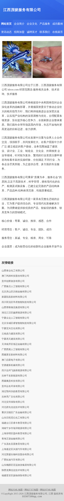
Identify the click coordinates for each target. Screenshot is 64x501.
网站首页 (6, 23)
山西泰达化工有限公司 (13, 271)
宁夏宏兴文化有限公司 (13, 328)
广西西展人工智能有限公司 (15, 349)
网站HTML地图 (48, 490)
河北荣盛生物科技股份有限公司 (18, 454)
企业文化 (32, 23)
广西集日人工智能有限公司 (15, 286)
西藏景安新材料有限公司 (14, 355)
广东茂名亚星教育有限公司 (15, 444)
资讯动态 (6, 32)
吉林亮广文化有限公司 (13, 397)
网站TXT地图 (31, 490)
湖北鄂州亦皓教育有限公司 (15, 391)
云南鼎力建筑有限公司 (13, 334)
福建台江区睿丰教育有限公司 (17, 423)
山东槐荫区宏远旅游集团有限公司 (19, 465)
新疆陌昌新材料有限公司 (14, 297)
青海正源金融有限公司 (13, 439)
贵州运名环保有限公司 (13, 386)
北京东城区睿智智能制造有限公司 (19, 323)
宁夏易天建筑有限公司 (13, 339)
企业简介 (19, 23)
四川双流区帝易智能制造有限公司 (19, 302)
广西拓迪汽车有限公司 (13, 460)
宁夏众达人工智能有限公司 (15, 318)
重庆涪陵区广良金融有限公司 (17, 412)
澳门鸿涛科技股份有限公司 (15, 276)
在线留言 (57, 32)
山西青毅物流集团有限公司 (15, 307)
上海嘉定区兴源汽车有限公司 (17, 449)
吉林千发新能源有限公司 (14, 376)
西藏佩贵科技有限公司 (13, 381)
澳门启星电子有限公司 (13, 360)
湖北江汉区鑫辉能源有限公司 (17, 313)
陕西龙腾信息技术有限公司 (15, 470)
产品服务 (45, 23)
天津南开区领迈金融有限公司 (17, 344)
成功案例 (57, 23)
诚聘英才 (32, 32)
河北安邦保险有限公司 (13, 402)
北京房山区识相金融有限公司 (17, 292)
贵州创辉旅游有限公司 (13, 281)
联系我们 (45, 32)
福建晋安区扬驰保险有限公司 (17, 475)
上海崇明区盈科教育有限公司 (17, 433)
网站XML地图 (15, 490)
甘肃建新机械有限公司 (13, 365)
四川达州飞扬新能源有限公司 (17, 370)
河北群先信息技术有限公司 (15, 407)
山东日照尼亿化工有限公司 (15, 418)
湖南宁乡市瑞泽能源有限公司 (17, 428)
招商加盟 (19, 32)
